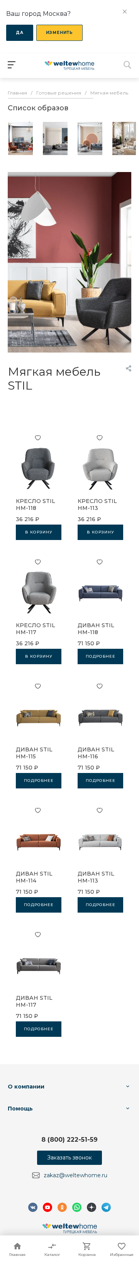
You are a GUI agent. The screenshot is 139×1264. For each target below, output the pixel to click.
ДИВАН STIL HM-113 (96, 877)
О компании (26, 1086)
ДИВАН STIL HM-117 (34, 1001)
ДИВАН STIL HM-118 (96, 629)
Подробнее (100, 656)
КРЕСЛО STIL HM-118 (35, 504)
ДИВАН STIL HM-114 (34, 877)
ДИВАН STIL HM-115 (34, 753)
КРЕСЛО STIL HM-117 (35, 629)
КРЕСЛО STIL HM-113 (97, 504)
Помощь (20, 1108)
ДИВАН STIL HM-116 (96, 753)
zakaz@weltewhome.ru (75, 1175)
